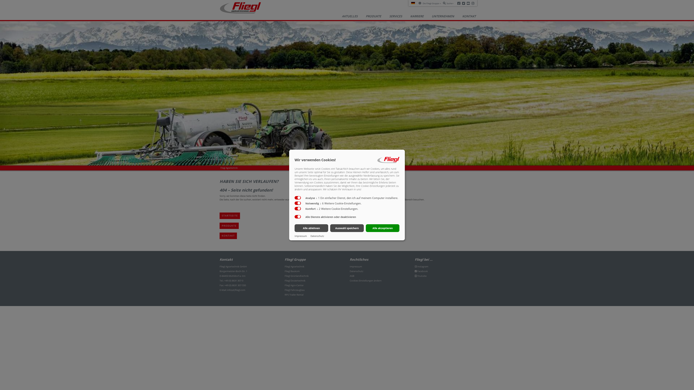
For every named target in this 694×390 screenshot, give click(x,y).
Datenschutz (317, 236)
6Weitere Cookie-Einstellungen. (340, 203)
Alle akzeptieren (382, 228)
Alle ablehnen (311, 228)
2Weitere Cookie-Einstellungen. (337, 209)
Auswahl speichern (347, 228)
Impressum (301, 236)
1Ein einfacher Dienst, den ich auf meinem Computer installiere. (357, 198)
